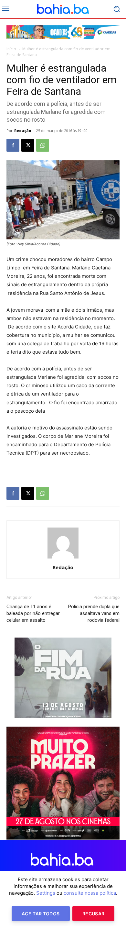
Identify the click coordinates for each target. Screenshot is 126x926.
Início (11, 49)
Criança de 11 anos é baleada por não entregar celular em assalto (33, 613)
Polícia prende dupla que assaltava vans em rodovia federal (94, 613)
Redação (22, 130)
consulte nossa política (90, 893)
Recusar (93, 913)
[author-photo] (63, 558)
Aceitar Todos (41, 913)
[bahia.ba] (63, 9)
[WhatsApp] (42, 145)
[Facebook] (12, 145)
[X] (27, 145)
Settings (45, 893)
